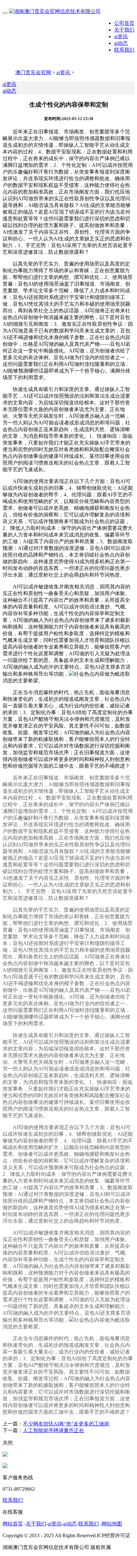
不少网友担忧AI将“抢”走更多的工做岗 (66, 1423)
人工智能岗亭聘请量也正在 (53, 1430)
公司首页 (124, 23)
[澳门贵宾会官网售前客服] (5, 1455)
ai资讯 (121, 36)
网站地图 (112, 1523)
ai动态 (121, 43)
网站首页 (13, 1523)
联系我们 (124, 50)
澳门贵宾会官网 (33, 72)
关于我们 (124, 29)
